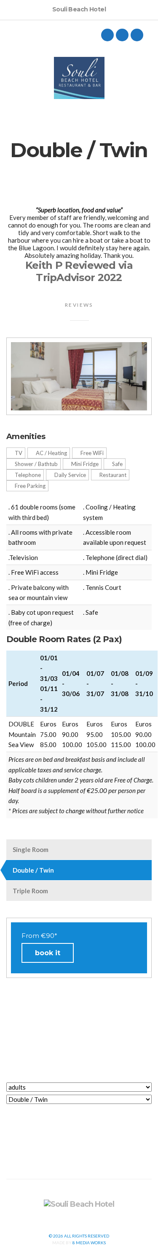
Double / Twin (33, 870)
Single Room (30, 849)
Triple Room (30, 891)
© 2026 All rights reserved (79, 1235)
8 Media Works (89, 1242)
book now (79, 1116)
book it (47, 953)
